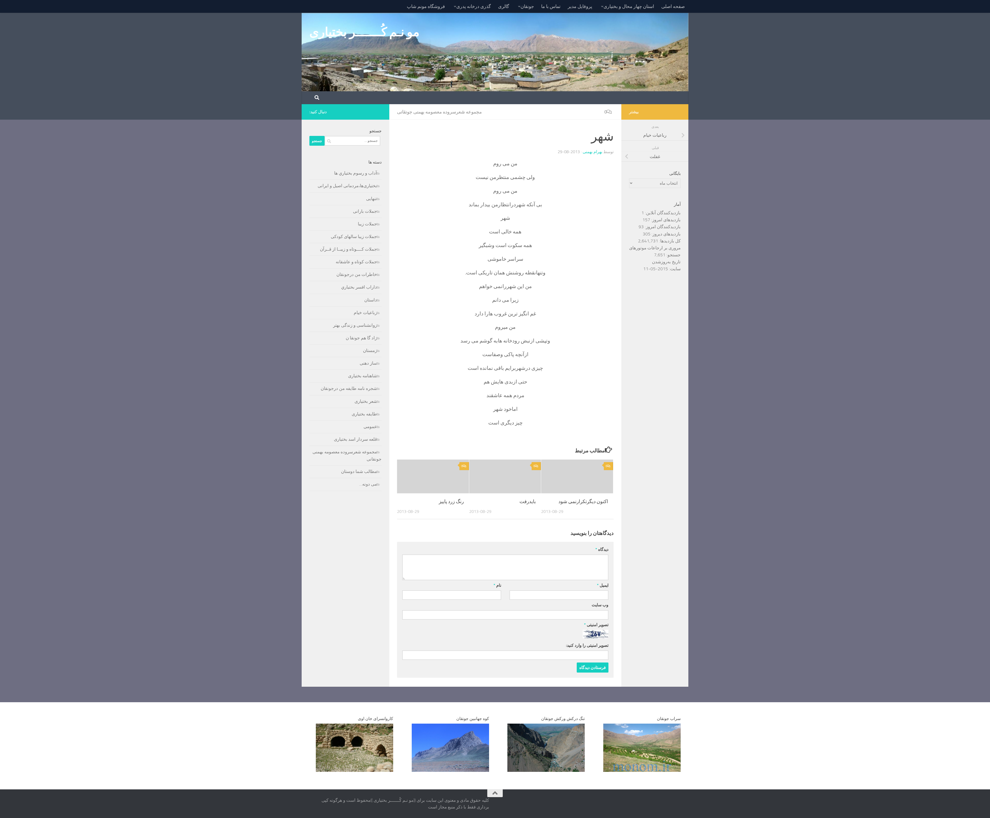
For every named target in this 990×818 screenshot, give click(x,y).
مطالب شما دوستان (359, 471)
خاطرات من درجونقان (356, 274)
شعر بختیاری (365, 401)
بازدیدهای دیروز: (665, 233)
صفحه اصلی (673, 6)
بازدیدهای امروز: (665, 219)
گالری (503, 6)
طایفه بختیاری (364, 413)
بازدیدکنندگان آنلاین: (662, 212)
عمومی (370, 426)
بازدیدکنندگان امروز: (662, 226)
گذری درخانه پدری (473, 6)
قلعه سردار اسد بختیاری (355, 439)
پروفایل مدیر (580, 6)
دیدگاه (601, 549)
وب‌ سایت (600, 604)
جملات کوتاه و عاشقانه (356, 261)
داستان (370, 299)
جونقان (527, 6)
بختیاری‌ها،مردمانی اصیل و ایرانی (347, 185)
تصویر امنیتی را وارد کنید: (587, 645)
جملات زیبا (367, 223)
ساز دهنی (368, 363)
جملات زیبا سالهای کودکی (354, 236)
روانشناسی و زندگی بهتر (355, 325)
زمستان (370, 350)
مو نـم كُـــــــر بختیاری (364, 31)
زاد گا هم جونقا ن (361, 337)
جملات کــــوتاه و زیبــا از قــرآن (348, 249)
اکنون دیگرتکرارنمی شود (583, 501)
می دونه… (368, 484)
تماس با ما (550, 6)
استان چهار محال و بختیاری (629, 6)
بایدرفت (527, 501)
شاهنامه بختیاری (362, 375)
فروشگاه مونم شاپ (426, 6)
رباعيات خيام (365, 312)
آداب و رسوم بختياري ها (355, 173)
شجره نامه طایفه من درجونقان (349, 388)
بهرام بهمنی (592, 151)
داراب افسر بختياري (359, 287)
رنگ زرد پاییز (451, 501)
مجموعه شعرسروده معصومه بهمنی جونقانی (439, 112)
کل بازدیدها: (669, 240)
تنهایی (371, 198)
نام (497, 585)
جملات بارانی (365, 211)
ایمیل (602, 585)
